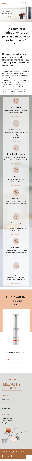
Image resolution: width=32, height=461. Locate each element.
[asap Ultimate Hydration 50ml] (16, 329)
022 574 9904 (5, 400)
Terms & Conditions (7, 420)
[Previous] (4, 368)
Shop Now (6, 16)
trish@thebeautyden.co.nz (9, 402)
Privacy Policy (5, 423)
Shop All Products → (16, 304)
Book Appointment (7, 418)
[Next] (28, 368)
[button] (29, 3)
